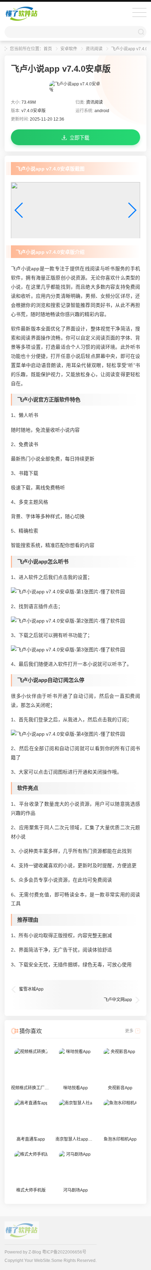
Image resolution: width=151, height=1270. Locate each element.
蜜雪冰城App (31, 989)
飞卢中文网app (118, 999)
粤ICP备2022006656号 (64, 1252)
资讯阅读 (94, 48)
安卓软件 (68, 48)
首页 (48, 48)
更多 (129, 1031)
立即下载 (79, 138)
